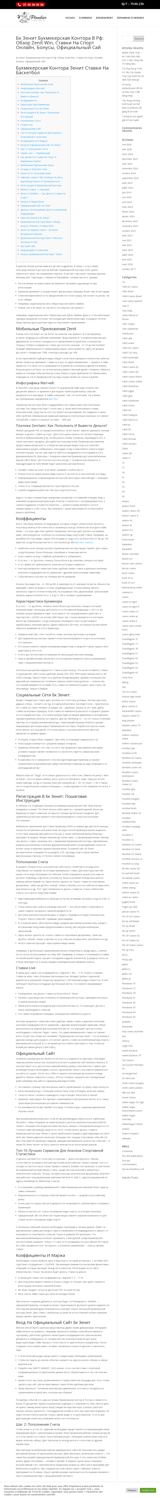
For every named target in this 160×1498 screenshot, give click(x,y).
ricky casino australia (132, 1031)
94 (123, 491)
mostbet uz (128, 839)
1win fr (125, 305)
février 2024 (128, 211)
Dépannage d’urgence (130, 18)
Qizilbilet (126, 1021)
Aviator (125, 501)
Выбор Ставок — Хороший (34, 189)
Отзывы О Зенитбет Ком (33, 169)
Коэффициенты (28, 100)
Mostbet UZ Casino (132, 844)
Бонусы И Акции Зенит (32, 201)
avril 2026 (127, 149)
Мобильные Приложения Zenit (36, 84)
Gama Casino (129, 701)
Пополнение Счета (30, 120)
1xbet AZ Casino (130, 347)
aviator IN (127, 520)
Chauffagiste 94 (130, 667)
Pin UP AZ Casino (131, 916)
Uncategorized (129, 1073)
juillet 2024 (127, 187)
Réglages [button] (132, 1490)
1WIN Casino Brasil (131, 296)
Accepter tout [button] (148, 1490)
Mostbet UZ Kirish (131, 849)
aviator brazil (128, 505)
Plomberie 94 (128, 1012)
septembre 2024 (130, 178)
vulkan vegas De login (133, 1102)
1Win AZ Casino (130, 286)
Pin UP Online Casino (132, 945)
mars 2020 (127, 264)
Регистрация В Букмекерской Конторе (40, 185)
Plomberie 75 (128, 983)
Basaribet (127, 549)
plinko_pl (126, 978)
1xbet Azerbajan (130, 357)
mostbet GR (128, 793)
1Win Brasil (127, 291)
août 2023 (127, 235)
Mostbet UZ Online (131, 854)
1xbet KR (126, 410)
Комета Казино (130, 1133)
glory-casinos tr (130, 706)
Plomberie (85, 18)
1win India (127, 310)
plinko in (126, 969)
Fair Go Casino (129, 691)
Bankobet (127, 544)
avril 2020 (127, 259)
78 (123, 472)
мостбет (53, 398)
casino (125, 596)
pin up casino (128, 930)
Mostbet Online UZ (131, 813)
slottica (125, 1040)
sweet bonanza (130, 1050)
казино (125, 1128)
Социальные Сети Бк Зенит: (35, 108)
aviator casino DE (131, 510)
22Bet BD (127, 453)
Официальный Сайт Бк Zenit (35, 205)
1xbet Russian (129, 438)
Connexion (127, 1151)
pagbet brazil (128, 901)
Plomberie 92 (128, 1002)
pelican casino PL (131, 911)
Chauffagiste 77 (130, 643)
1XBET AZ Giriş (129, 352)
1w (123, 281)
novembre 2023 (130, 226)
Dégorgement (104, 18)
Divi (124, 687)
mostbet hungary (130, 798)
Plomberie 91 (128, 997)
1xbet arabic (128, 343)
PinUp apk (127, 959)
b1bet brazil (128, 539)
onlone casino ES (130, 892)
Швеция (126, 1138)
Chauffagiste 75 (130, 639)
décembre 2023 (130, 221)
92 (123, 482)
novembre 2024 (130, 168)
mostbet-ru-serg (130, 863)
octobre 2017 (129, 269)
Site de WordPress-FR (133, 1169)
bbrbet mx (127, 558)
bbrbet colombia (130, 553)
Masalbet (126, 730)
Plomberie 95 (128, 1016)
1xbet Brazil (128, 362)
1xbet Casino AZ (130, 367)
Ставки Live (26, 124)
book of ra (127, 577)
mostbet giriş (128, 789)
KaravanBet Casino (131, 711)
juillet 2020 (127, 254)
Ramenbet (127, 1026)
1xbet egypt (128, 390)
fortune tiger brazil (131, 696)
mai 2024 (126, 197)
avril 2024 (127, 202)
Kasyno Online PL (131, 715)
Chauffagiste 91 (130, 653)
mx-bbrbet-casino (131, 878)
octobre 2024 (129, 173)
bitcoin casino (129, 568)
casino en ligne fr (130, 606)
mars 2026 (127, 154)
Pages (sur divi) (129, 906)
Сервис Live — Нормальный (35, 153)
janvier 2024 (128, 216)
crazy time (127, 677)
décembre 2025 (130, 158)
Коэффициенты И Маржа (33, 140)
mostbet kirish (129, 808)
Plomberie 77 (128, 988)
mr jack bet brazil (130, 873)
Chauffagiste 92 (130, 658)
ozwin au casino (130, 897)
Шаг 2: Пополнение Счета (34, 149)
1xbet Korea (128, 405)
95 (123, 496)
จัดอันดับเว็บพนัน (130, 1177)
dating (125, 682)
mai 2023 (126, 240)
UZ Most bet (128, 1078)
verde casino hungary (133, 1083)
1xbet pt (126, 424)
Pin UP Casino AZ (131, 935)
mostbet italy (128, 803)
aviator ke (127, 525)
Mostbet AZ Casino (132, 757)
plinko (125, 964)
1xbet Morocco (130, 419)
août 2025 (127, 163)
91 (123, 477)
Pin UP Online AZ (130, 940)
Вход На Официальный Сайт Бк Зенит (40, 144)
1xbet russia (128, 434)
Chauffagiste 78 (130, 648)
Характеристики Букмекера (34, 104)
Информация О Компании (34, 250)
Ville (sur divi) (128, 1092)
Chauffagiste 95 (130, 672)
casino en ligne (129, 601)
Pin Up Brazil (128, 925)
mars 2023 (127, 249)
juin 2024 (126, 192)
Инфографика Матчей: (32, 88)
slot (124, 1036)
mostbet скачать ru (132, 858)
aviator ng (127, 534)
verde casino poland (132, 1087)
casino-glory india (131, 634)
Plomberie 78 (128, 993)
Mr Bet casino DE (131, 868)
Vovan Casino (129, 1097)
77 (123, 467)
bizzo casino (128, 573)
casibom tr (127, 592)
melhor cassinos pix (132, 743)
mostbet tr (127, 834)
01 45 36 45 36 (33, 4)
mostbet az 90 (129, 753)
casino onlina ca (130, 611)
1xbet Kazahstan (130, 400)
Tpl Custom (128, 1060)
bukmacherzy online (132, 587)
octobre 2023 (129, 230)
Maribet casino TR (131, 725)
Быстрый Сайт (28, 246)
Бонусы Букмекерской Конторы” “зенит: (41, 254)
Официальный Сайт (30, 128)
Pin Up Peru (128, 949)
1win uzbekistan (130, 328)
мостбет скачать (84, 542)
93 (123, 486)
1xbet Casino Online (132, 381)
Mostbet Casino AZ (132, 767)
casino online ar (130, 616)
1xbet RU (126, 429)
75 (123, 462)
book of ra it (128, 582)
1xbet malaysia (129, 414)
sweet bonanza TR (131, 1055)
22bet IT (126, 458)
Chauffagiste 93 (130, 663)
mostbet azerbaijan (132, 762)
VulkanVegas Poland (132, 1124)
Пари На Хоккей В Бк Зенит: (35, 217)
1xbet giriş (127, 395)
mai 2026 (126, 144)
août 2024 (127, 182)
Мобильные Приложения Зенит (37, 165)
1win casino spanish (132, 301)
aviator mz (127, 529)
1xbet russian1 (129, 443)
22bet (125, 448)
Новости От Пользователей (35, 173)
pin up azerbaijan (130, 921)
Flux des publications (132, 1155)
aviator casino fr (130, 515)
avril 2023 (127, 245)
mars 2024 (127, 206)
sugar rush (127, 1045)
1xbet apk (127, 338)
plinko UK (127, 973)
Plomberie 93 (128, 1007)
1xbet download (130, 386)
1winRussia (127, 333)
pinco (125, 954)
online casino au (130, 882)
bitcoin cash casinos (132, 563)
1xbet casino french (132, 376)
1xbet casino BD (130, 371)
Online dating (128, 887)
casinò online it (129, 620)
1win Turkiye (128, 323)
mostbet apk (128, 748)
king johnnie (128, 720)
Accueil (70, 18)
